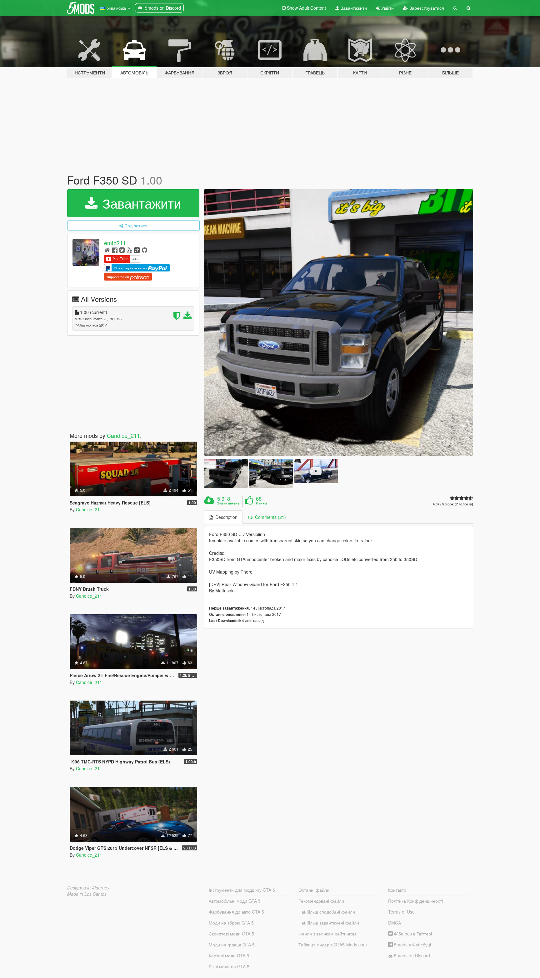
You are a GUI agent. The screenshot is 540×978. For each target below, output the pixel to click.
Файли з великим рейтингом (327, 933)
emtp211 (115, 243)
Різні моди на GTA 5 (229, 966)
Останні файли (313, 890)
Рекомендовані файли (321, 901)
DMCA (394, 923)
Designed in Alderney (88, 887)
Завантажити (353, 8)
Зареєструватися (426, 8)
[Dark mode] (455, 8)
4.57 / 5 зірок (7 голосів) (453, 504)
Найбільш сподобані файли (326, 912)
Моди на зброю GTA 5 (231, 923)
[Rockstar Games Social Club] (136, 249)
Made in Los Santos (87, 894)
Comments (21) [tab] (269, 517)
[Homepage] (107, 249)
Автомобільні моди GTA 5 (235, 901)
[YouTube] (129, 249)
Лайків (262, 503)
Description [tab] (225, 517)
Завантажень (228, 503)
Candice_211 (123, 435)
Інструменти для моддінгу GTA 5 (242, 890)
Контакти (397, 890)
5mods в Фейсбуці (412, 944)
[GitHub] (145, 249)
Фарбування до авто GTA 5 (236, 912)
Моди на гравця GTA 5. (232, 944)
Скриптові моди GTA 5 (231, 933)
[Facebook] (115, 249)
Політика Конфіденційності (415, 901)
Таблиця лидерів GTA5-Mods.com (332, 944)
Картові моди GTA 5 (229, 955)
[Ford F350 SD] (338, 322)
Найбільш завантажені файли (328, 923)
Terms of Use (401, 912)
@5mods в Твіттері (412, 933)
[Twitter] (122, 249)
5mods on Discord (411, 955)
